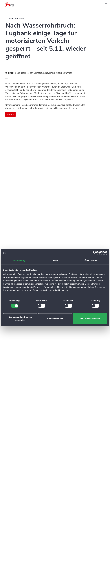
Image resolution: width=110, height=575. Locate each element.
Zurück (10, 114)
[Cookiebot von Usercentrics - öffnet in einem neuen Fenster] (95, 253)
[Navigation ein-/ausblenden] (106, 4)
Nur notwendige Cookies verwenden (20, 318)
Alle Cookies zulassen (90, 318)
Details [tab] (55, 260)
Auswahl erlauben (55, 318)
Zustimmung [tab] (19, 260)
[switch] (41, 306)
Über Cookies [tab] (91, 260)
